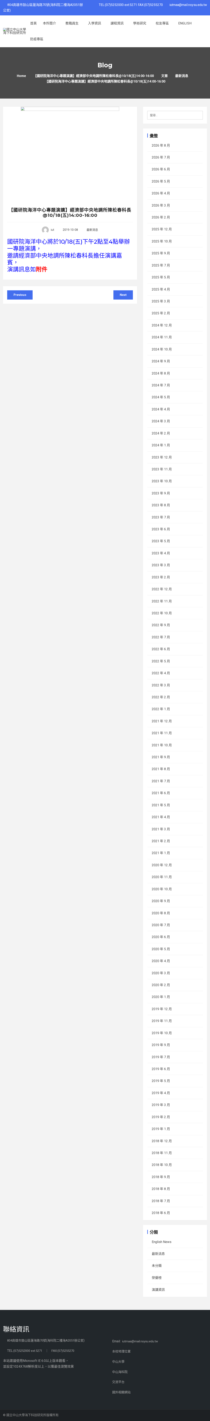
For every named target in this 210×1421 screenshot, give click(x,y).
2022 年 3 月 (161, 685)
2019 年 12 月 (162, 1009)
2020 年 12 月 (162, 865)
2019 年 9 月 (161, 1045)
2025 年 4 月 (161, 289)
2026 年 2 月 (161, 217)
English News (161, 1242)
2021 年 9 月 (161, 757)
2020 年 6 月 (161, 937)
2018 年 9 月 (161, 1177)
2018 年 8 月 (161, 1189)
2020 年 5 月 (161, 949)
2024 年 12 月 (162, 325)
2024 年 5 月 (161, 397)
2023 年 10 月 (162, 481)
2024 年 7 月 (161, 385)
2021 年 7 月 (161, 781)
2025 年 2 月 (161, 313)
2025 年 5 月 (161, 277)
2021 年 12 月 (162, 721)
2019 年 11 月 (162, 1021)
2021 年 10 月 (162, 745)
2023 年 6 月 (161, 529)
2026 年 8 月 (161, 145)
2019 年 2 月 (161, 1117)
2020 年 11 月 (162, 877)
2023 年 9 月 (161, 493)
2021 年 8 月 (161, 769)
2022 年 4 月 (161, 673)
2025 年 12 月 (162, 229)
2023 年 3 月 (161, 565)
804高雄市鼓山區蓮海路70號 (26, 1340)
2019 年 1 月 (161, 1129)
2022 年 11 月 (162, 601)
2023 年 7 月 (161, 517)
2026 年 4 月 (161, 193)
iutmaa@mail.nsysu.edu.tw (188, 5)
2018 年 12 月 (162, 1141)
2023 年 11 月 (162, 469)
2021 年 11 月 (162, 733)
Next (123, 295)
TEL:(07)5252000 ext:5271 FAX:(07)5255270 (132, 5)
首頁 (33, 23)
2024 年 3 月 (161, 421)
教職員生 (72, 23)
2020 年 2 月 (161, 985)
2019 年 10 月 (162, 1033)
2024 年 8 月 (161, 373)
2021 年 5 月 (161, 805)
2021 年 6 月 (161, 793)
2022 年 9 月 (161, 625)
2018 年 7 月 (161, 1201)
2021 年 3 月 (161, 829)
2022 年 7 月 (161, 637)
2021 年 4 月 (161, 817)
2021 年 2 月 (161, 841)
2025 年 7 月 (161, 265)
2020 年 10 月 (162, 889)
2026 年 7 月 (161, 157)
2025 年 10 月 (162, 241)
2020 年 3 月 (161, 973)
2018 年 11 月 (162, 1153)
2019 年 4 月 (161, 1093)
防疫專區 (36, 39)
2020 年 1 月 (161, 997)
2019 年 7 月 (161, 1057)
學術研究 (140, 23)
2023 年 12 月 (162, 457)
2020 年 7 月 (161, 925)
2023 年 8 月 (161, 505)
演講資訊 (158, 1290)
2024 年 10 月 (162, 349)
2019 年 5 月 (161, 1081)
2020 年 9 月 (161, 901)
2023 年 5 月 (161, 541)
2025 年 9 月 (161, 253)
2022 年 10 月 (162, 613)
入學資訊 (95, 23)
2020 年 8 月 (161, 913)
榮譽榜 (157, 1278)
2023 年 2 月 (161, 577)
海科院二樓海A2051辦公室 (65, 1340)
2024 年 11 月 (162, 337)
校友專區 (163, 23)
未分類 (157, 1266)
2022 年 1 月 (161, 709)
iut (52, 229)
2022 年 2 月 (161, 697)
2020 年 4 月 (161, 961)
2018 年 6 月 (161, 1213)
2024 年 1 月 (161, 445)
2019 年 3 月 (161, 1105)
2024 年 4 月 (161, 409)
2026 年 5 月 (161, 181)
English (185, 23)
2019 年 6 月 (161, 1069)
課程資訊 (117, 23)
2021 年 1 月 (161, 853)
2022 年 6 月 (161, 649)
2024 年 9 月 (161, 361)
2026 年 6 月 (161, 169)
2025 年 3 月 (161, 301)
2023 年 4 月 (161, 553)
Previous (20, 295)
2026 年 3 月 (161, 205)
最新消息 (92, 229)
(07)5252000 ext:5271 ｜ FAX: (35, 1351)
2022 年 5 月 (161, 661)
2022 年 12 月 (162, 589)
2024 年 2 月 (161, 433)
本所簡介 (50, 23)
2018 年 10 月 (162, 1165)
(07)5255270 (65, 1351)
